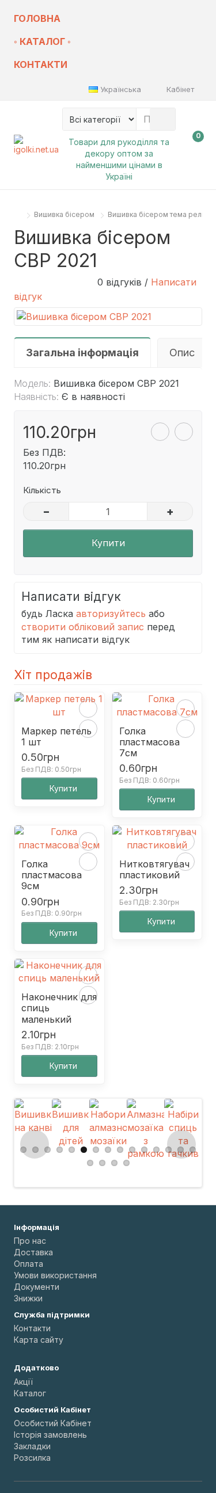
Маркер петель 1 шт (56, 737)
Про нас (30, 1241)
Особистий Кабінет (53, 1423)
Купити (108, 543)
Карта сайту (38, 1340)
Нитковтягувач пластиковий (154, 870)
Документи (36, 1287)
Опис (182, 352)
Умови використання (55, 1275)
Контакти (40, 64)
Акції (23, 1382)
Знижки (28, 1298)
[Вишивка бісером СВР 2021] (108, 316)
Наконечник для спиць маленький (59, 1008)
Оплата (28, 1264)
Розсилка (32, 1457)
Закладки (32, 1446)
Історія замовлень (50, 1434)
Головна (37, 18)
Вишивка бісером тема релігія (160, 214)
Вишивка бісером (64, 214)
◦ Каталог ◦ (42, 41)
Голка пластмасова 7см (149, 742)
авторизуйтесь (111, 613)
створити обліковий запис (82, 627)
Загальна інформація (82, 352)
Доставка (33, 1252)
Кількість (42, 490)
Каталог (30, 1393)
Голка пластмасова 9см (51, 875)
